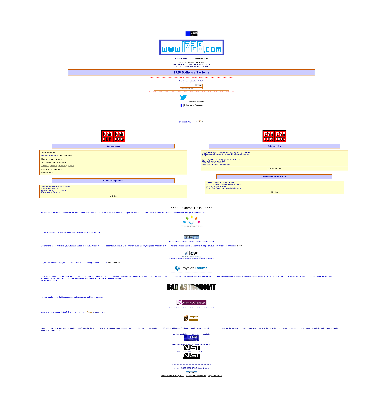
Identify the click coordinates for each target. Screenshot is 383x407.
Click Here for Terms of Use (196, 376)
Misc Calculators (56, 169)
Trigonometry (46, 162)
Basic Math (45, 169)
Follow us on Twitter (196, 101)
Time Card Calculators (49, 152)
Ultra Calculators (47, 172)
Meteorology (62, 166)
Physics (71, 166)
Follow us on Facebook (193, 105)
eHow (239, 246)
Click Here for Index (274, 168)
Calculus (55, 162)
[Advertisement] (191, 16)
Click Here (113, 196)
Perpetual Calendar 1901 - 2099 (191, 62)
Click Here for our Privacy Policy (172, 376)
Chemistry (53, 166)
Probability (63, 162)
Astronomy (45, 166)
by (190, 88)
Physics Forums (114, 262)
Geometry (51, 159)
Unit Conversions (66, 156)
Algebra (59, 159)
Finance (44, 159)
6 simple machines (200, 58)
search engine (184, 88)
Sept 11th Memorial (215, 376)
